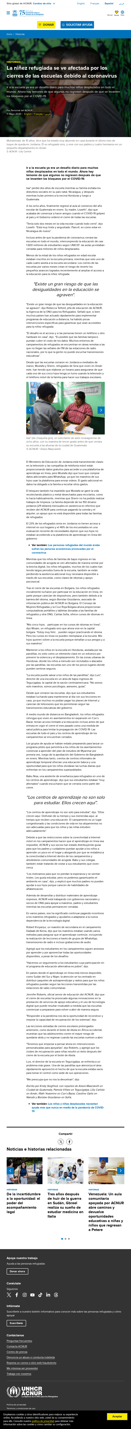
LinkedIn (48, 1295)
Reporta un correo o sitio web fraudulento (31, 1363)
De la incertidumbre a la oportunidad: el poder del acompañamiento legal (24, 1203)
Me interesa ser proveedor (22, 1368)
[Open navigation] (8, 13)
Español (109, 3)
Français (94, 3)
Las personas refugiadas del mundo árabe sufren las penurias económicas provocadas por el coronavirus (66, 549)
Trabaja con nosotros (19, 1374)
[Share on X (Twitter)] (61, 1142)
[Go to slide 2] (66, 1239)
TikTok (40, 1295)
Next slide (101, 410)
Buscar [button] (110, 15)
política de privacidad (43, 1421)
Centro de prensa (17, 1352)
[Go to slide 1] (63, 1239)
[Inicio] (24, 13)
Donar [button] (116, 15)
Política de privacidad (16, 1404)
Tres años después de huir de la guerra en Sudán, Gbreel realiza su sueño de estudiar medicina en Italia (65, 1205)
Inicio (9, 34)
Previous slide (29, 410)
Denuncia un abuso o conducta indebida (31, 1357)
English (81, 3)
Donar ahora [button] (17, 1271)
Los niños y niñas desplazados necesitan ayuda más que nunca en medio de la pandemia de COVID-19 (68, 1107)
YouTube (32, 1295)
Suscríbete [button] (16, 1323)
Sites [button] (122, 15)
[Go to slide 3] (69, 1239)
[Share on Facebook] (69, 1142)
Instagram (24, 1295)
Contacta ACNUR (17, 1346)
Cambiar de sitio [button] (42, 3)
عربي (121, 3)
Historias (20, 34)
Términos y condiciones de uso (21, 1408)
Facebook (16, 1295)
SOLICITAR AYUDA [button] (79, 24)
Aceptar (117, 1416)
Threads (56, 1295)
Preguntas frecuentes (19, 1341)
